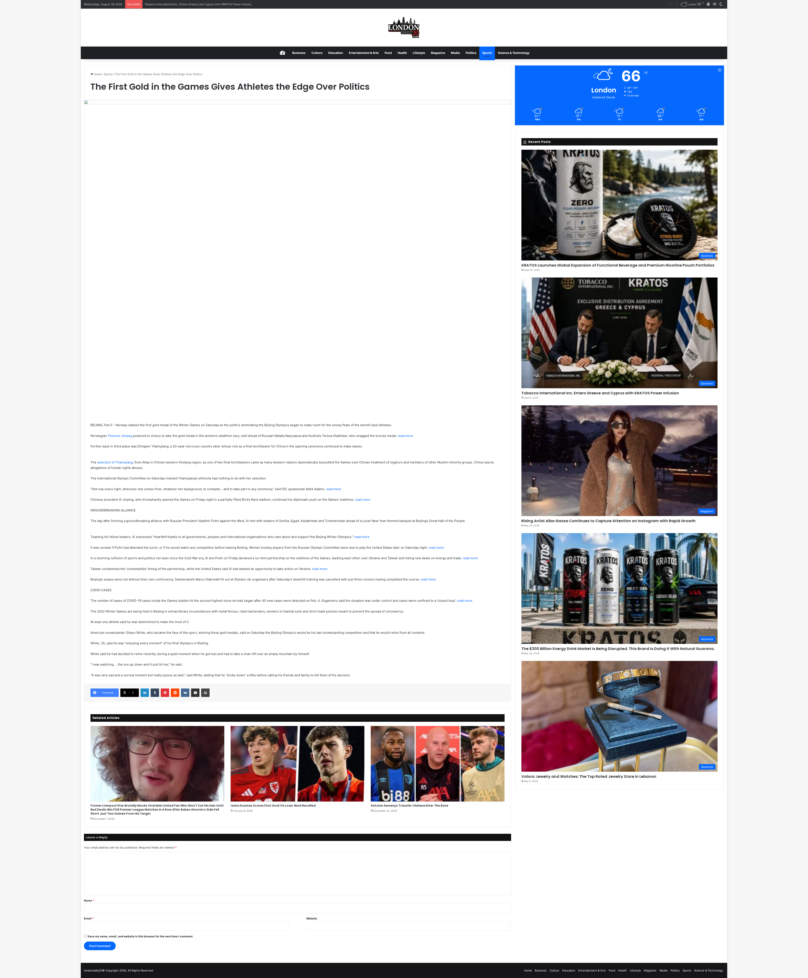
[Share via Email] (195, 692)
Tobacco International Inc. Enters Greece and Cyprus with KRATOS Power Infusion (600, 393)
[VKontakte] (185, 692)
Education (335, 53)
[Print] (205, 692)
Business (299, 53)
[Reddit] (175, 692)
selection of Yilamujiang (115, 462)
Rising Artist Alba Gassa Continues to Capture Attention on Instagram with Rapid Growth (203, 4)
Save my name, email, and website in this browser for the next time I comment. (140, 936)
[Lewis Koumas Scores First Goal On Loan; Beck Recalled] (297, 764)
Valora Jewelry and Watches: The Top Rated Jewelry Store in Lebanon (588, 776)
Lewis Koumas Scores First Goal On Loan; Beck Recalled (273, 805)
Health (402, 53)
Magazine (438, 53)
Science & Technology (513, 53)
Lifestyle (419, 53)
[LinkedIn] (145, 692)
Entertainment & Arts (364, 53)
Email (89, 918)
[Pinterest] (165, 692)
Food (388, 53)
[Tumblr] (155, 692)
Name (89, 900)
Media (455, 53)
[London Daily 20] (404, 27)
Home (97, 74)
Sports (487, 53)
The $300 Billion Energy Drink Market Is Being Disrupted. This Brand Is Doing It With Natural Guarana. (618, 648)
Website (311, 918)
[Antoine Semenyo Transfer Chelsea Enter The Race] (438, 764)
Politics (471, 53)
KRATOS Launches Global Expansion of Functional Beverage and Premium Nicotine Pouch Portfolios (617, 265)
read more (405, 436)
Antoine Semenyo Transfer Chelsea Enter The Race (409, 805)
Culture (316, 53)
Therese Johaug (120, 436)
